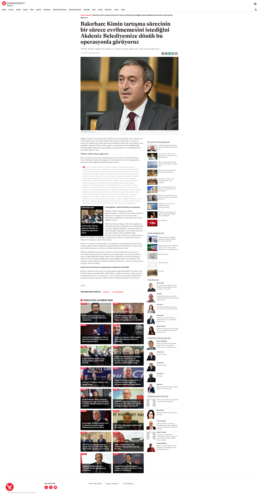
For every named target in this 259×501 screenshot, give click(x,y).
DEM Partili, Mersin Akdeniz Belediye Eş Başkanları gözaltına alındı (89, 229)
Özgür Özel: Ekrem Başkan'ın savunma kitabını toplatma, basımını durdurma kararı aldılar (128, 382)
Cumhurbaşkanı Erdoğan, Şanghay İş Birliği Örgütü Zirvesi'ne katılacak (167, 239)
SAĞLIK (100, 10)
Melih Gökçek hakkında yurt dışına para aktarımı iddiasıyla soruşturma (94, 318)
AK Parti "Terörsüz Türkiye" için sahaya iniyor (95, 383)
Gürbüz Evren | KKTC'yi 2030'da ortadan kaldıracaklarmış (166, 205)
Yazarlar (46, 10)
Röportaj (108, 10)
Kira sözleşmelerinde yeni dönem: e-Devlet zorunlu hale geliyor (167, 189)
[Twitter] (51, 487)
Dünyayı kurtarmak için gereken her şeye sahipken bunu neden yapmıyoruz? (168, 330)
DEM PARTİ (106, 292)
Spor (94, 10)
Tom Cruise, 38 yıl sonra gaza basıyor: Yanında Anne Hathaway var (167, 155)
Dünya (18, 10)
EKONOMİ (86, 10)
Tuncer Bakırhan (117, 292)
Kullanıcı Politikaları (112, 484)
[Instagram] (55, 487)
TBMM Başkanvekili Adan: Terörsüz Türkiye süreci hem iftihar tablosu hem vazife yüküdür (128, 318)
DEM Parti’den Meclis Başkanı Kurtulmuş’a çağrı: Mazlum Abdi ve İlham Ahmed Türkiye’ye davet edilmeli (95, 403)
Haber (4, 10)
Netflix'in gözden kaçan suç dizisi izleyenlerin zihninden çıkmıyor (167, 197)
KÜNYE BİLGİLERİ (95, 484)
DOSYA (116, 10)
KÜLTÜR (38, 10)
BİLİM (32, 10)
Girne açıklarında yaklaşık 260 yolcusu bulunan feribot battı (167, 164)
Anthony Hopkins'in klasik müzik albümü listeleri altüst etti (167, 147)
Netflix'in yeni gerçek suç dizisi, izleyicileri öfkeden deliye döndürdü (167, 214)
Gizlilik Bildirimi (128, 484)
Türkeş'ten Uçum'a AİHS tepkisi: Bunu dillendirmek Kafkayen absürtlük (128, 339)
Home (83, 15)
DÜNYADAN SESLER (75, 10)
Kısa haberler (162, 220)
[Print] (176, 53)
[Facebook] (46, 487)
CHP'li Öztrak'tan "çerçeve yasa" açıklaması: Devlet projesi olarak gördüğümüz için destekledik (128, 404)
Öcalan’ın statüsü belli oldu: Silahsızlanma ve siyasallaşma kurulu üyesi (166, 319)
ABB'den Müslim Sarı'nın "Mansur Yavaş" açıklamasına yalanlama (94, 468)
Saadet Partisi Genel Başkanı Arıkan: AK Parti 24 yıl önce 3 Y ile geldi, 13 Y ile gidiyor (128, 468)
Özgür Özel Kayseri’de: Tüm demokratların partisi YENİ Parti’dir (93, 361)
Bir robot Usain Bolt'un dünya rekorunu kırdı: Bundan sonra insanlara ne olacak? (167, 287)
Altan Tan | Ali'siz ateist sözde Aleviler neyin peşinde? (166, 180)
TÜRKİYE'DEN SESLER (59, 10)
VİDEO (123, 10)
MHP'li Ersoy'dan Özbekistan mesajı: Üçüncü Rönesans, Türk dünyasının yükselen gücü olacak (95, 447)
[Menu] (255, 4)
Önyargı (161, 271)
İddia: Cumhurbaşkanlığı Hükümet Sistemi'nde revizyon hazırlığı (127, 447)
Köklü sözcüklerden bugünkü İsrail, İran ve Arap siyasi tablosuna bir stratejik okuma (168, 247)
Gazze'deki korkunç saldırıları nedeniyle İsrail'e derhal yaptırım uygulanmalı (168, 298)
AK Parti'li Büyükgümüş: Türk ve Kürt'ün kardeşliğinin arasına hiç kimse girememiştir (95, 339)
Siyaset (11, 10)
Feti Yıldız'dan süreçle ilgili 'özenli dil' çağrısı (128, 426)
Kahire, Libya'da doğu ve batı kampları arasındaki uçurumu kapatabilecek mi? (166, 447)
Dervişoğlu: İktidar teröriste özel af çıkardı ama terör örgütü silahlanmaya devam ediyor (95, 425)
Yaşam (25, 10)
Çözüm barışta (163, 254)
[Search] (256, 10)
